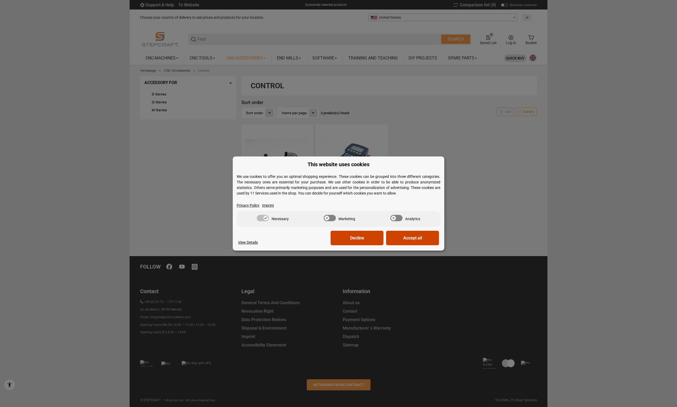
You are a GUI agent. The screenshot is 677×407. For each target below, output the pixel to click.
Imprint (268, 205)
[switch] (263, 218)
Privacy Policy (248, 205)
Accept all (412, 237)
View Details (248, 242)
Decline (357, 237)
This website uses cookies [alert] (338, 164)
